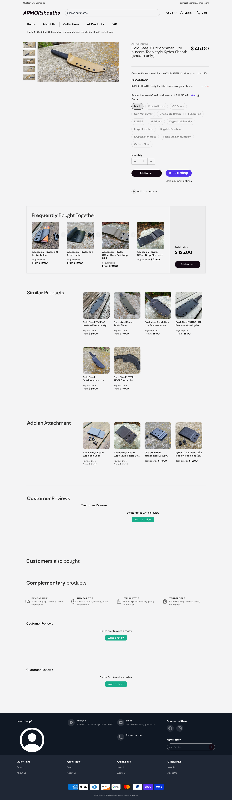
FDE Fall (138, 121)
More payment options (179, 181)
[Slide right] (117, 62)
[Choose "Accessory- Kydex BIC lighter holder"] (56, 224)
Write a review (143, 519)
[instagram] (179, 728)
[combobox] (112, 12)
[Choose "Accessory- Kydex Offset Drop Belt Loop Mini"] (126, 224)
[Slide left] (39, 62)
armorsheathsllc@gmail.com (194, 2)
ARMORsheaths (107, 795)
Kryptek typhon (143, 129)
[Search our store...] (156, 13)
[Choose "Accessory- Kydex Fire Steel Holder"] (91, 224)
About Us (21, 772)
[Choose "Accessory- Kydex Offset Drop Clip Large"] (161, 224)
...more (205, 86)
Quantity (136, 155)
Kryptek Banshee (170, 129)
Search (20, 767)
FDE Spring (194, 114)
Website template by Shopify (126, 795)
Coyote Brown (156, 106)
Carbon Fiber (142, 144)
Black (137, 106)
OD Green (178, 106)
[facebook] (170, 728)
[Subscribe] (211, 747)
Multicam (156, 121)
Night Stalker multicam (177, 136)
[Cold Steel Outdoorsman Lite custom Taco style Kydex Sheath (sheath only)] (29, 45)
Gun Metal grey (143, 114)
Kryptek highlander (180, 121)
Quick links (23, 761)
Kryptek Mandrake (145, 136)
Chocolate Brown (170, 114)
